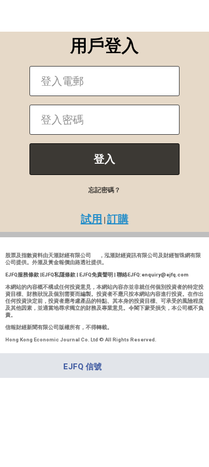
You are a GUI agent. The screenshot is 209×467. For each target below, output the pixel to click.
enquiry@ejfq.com (165, 275)
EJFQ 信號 (82, 366)
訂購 (118, 219)
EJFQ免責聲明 (96, 275)
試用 (91, 219)
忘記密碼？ (104, 190)
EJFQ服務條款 (22, 275)
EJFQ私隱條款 (59, 275)
